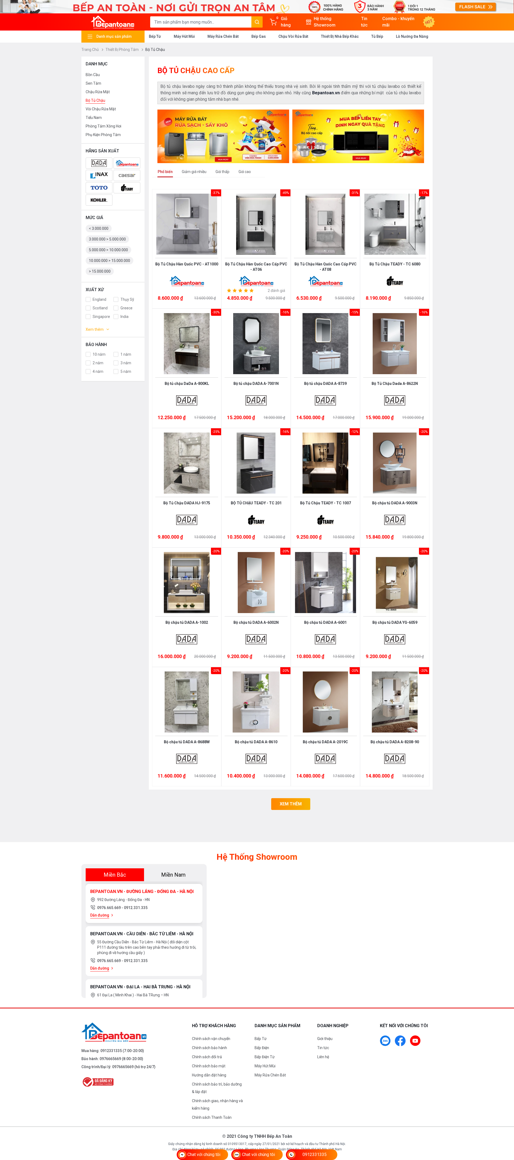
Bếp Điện (262, 1048)
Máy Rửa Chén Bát (223, 36)
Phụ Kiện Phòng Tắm (103, 135)
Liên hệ (323, 1057)
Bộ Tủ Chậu (95, 100)
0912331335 (111, 1051)
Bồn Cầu (93, 75)
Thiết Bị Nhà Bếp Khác (340, 36)
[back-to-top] (503, 1126)
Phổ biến (165, 172)
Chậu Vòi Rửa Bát (293, 36)
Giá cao (245, 172)
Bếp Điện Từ (265, 1057)
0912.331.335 (136, 908)
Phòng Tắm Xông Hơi (103, 126)
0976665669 (110, 1059)
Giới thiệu (324, 1039)
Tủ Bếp (377, 36)
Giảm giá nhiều (194, 172)
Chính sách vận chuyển (211, 1039)
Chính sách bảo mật (208, 1066)
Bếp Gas (258, 36)
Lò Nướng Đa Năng (412, 36)
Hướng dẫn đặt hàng (209, 1075)
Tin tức (323, 1048)
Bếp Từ (155, 36)
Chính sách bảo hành (209, 1048)
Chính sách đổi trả (207, 1057)
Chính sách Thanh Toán (212, 1117)
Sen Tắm (93, 83)
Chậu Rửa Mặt (98, 92)
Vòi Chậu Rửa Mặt (101, 109)
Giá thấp (222, 172)
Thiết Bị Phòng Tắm (122, 49)
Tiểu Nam (94, 117)
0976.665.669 (109, 908)
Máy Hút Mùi (184, 36)
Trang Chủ (90, 49)
